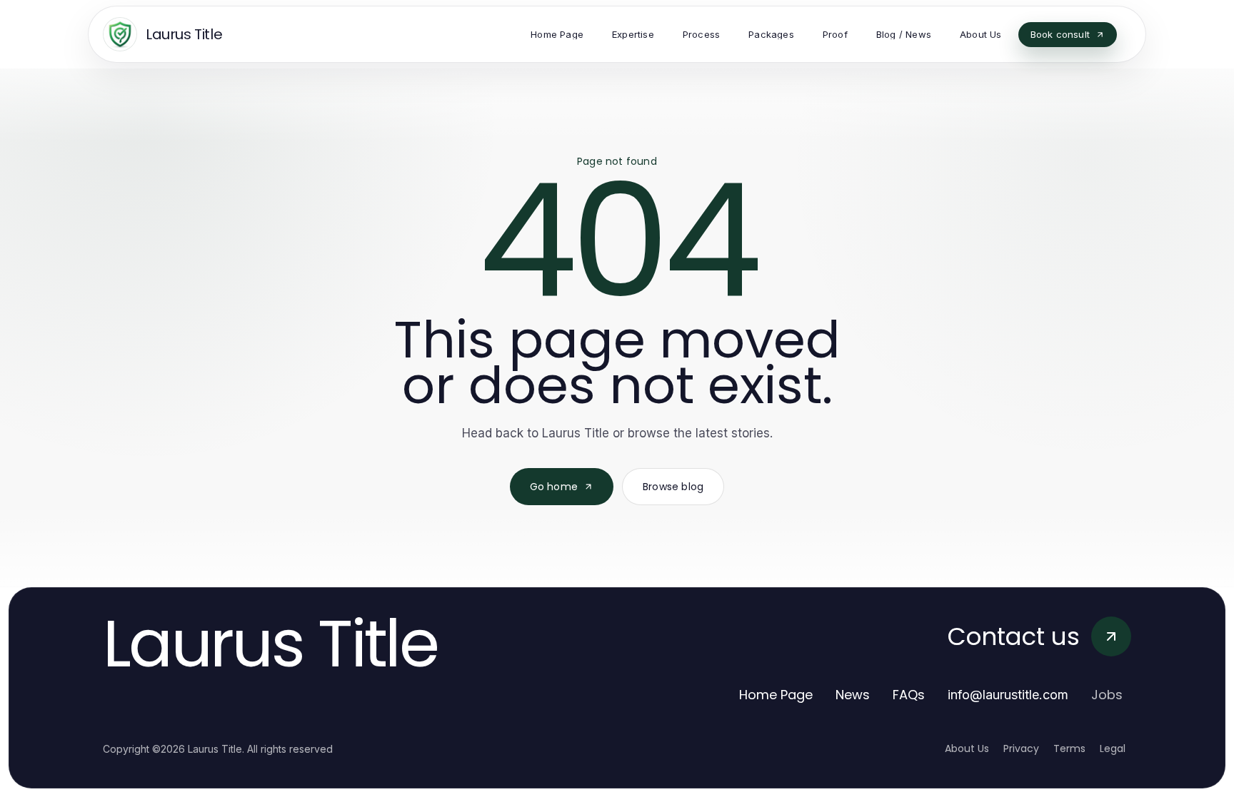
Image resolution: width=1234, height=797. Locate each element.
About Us (967, 748)
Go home (554, 486)
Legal (1112, 748)
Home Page (776, 695)
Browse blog (673, 486)
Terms (1069, 748)
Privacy (1021, 748)
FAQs (909, 695)
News (853, 695)
